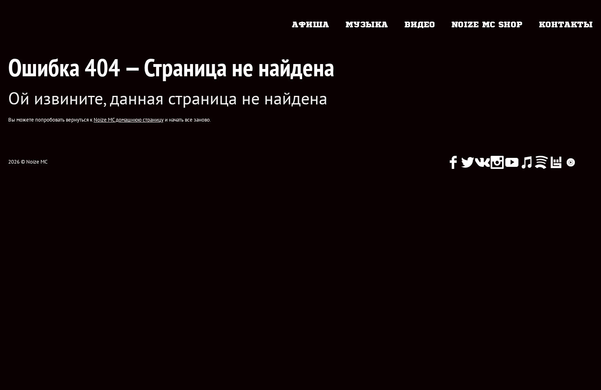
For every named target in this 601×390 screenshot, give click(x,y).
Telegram (585, 162)
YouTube (512, 162)
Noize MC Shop (487, 23)
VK (482, 162)
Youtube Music (570, 162)
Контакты (566, 23)
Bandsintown (556, 162)
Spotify (541, 162)
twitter (467, 162)
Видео (419, 23)
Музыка (366, 23)
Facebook (453, 162)
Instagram (497, 162)
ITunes (526, 162)
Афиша (310, 23)
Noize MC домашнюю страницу (129, 119)
